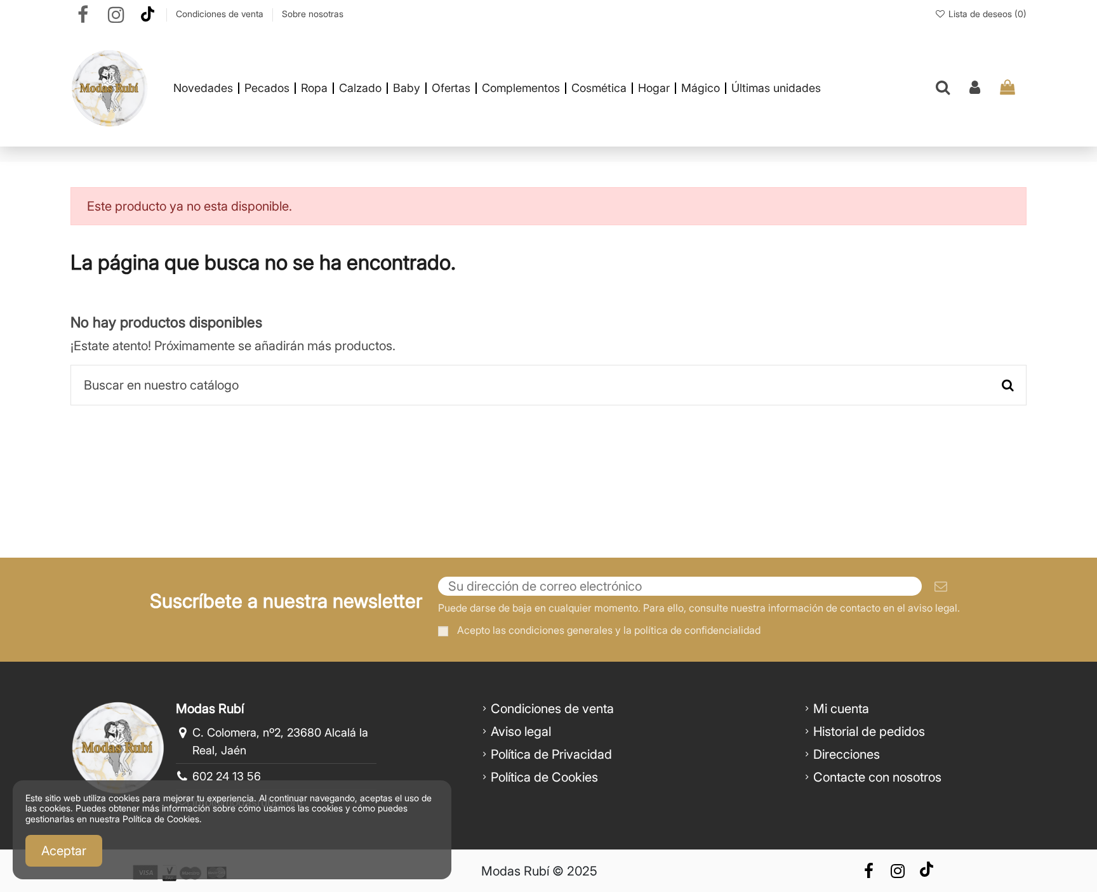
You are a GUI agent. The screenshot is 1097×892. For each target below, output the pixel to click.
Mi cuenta (841, 708)
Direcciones (846, 754)
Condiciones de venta (221, 13)
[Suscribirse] (941, 586)
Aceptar (63, 850)
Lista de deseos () (986, 13)
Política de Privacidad (551, 754)
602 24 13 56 (226, 776)
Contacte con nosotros (877, 777)
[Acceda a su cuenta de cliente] (975, 88)
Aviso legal (521, 731)
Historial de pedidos (869, 731)
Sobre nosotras (312, 13)
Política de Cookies (544, 777)
